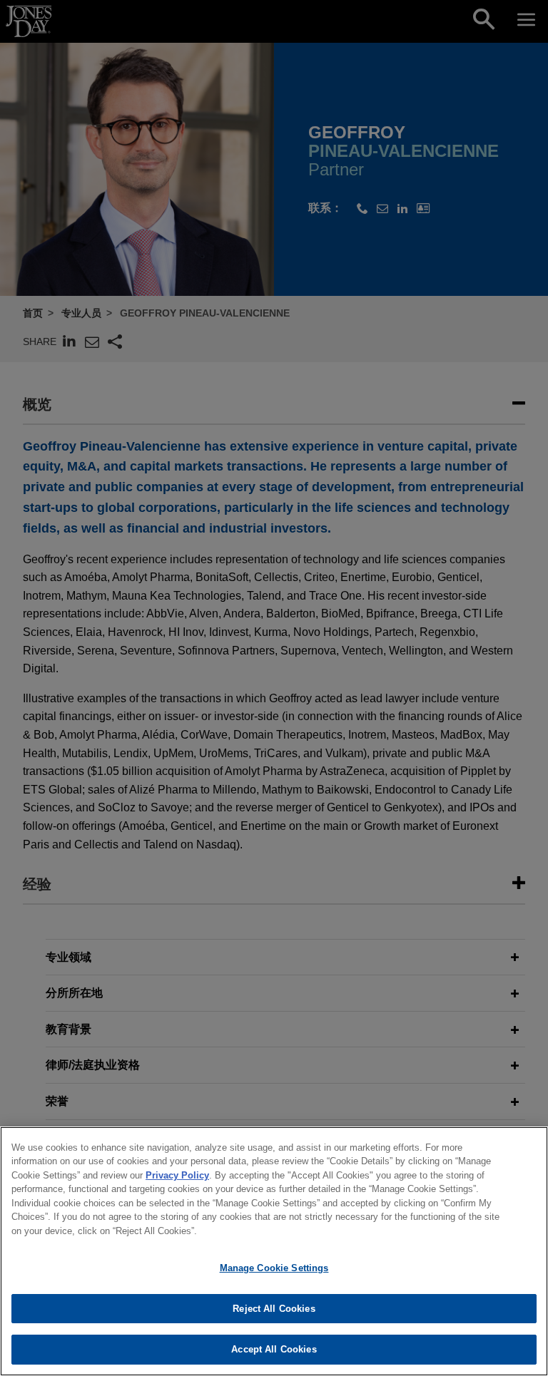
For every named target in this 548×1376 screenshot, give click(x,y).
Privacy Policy (177, 1175)
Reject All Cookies (274, 1308)
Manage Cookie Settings (274, 1268)
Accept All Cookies (273, 1349)
